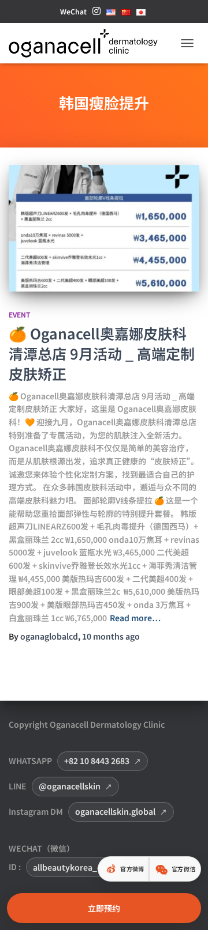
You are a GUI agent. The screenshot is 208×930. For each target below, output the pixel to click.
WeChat (73, 11)
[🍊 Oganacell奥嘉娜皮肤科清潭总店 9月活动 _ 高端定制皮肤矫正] (104, 228)
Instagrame (96, 14)
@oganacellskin (70, 786)
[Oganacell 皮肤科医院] (87, 43)
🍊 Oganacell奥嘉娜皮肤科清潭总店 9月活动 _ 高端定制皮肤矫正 (102, 353)
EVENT (19, 314)
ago (111, 636)
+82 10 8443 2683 (96, 760)
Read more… (135, 617)
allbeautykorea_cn (69, 867)
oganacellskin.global (115, 811)
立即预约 (104, 908)
